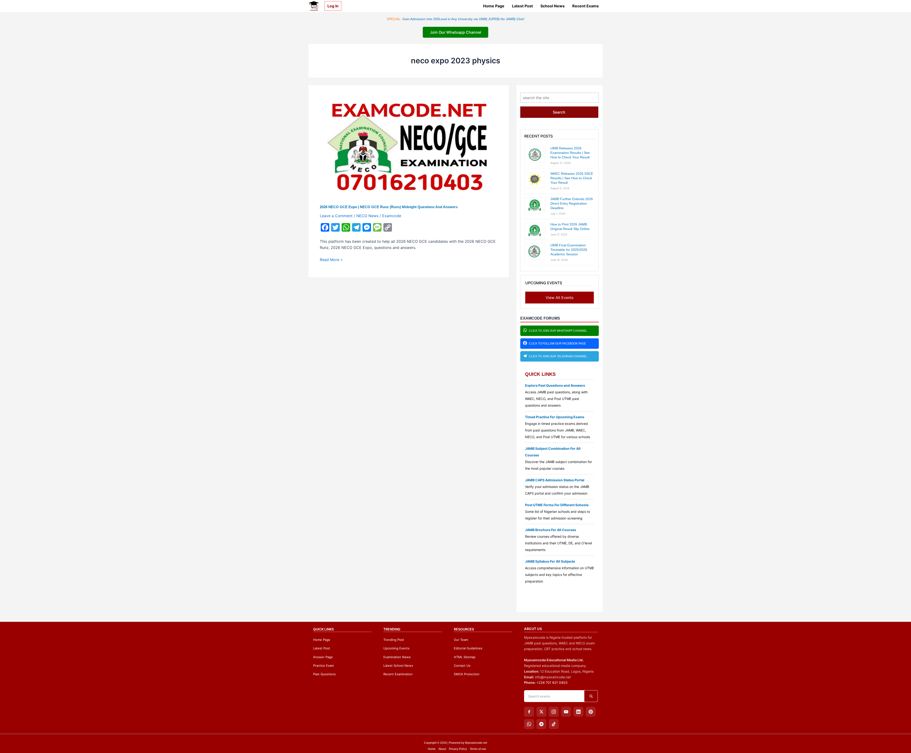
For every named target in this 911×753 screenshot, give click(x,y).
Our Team (461, 640)
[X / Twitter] (541, 712)
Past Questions (324, 674)
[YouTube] (566, 712)
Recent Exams (585, 6)
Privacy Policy (458, 749)
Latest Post (522, 6)
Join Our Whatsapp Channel (455, 32)
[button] (331, 6)
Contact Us (462, 665)
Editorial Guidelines (468, 648)
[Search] (591, 696)
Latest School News (398, 665)
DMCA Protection (466, 674)
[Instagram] (554, 712)
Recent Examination (398, 674)
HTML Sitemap (464, 657)
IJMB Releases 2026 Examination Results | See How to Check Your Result (570, 152)
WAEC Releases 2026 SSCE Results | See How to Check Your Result (571, 178)
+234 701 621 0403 (551, 682)
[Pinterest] (591, 712)
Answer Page (323, 657)
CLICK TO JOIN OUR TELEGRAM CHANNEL (558, 356)
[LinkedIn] (578, 712)
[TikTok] (554, 724)
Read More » (331, 260)
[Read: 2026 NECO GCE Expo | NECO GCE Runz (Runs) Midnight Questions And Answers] (408, 146)
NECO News (367, 215)
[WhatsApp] (529, 724)
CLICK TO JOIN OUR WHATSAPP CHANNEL (558, 330)
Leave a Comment (336, 215)
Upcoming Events (396, 648)
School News (552, 6)
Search (559, 112)
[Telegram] (541, 724)
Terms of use (478, 749)
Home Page (493, 6)
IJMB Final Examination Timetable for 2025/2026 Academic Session (568, 249)
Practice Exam (323, 665)
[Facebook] (529, 712)
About (442, 749)
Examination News (397, 657)
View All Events (559, 297)
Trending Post (393, 640)
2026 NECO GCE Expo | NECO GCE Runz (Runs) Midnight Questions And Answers (389, 207)
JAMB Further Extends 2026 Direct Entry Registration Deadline (571, 203)
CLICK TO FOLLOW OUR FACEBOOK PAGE (557, 343)
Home (432, 749)
